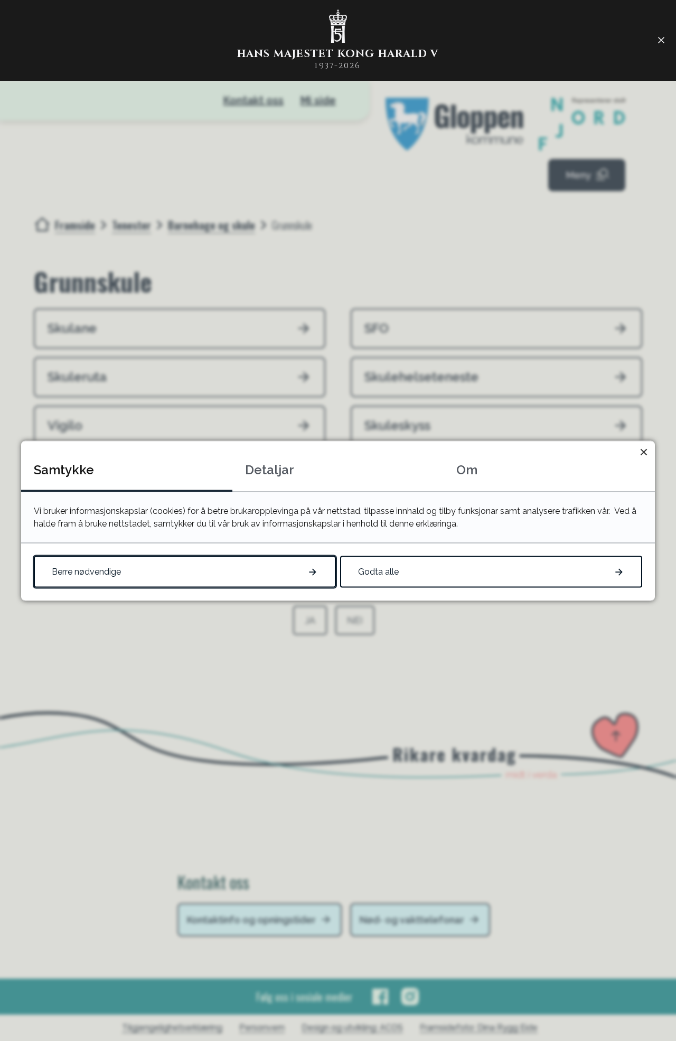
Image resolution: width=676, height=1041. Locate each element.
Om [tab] (466, 469)
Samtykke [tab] (64, 469)
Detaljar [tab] (269, 469)
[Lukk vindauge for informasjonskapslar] (643, 451)
